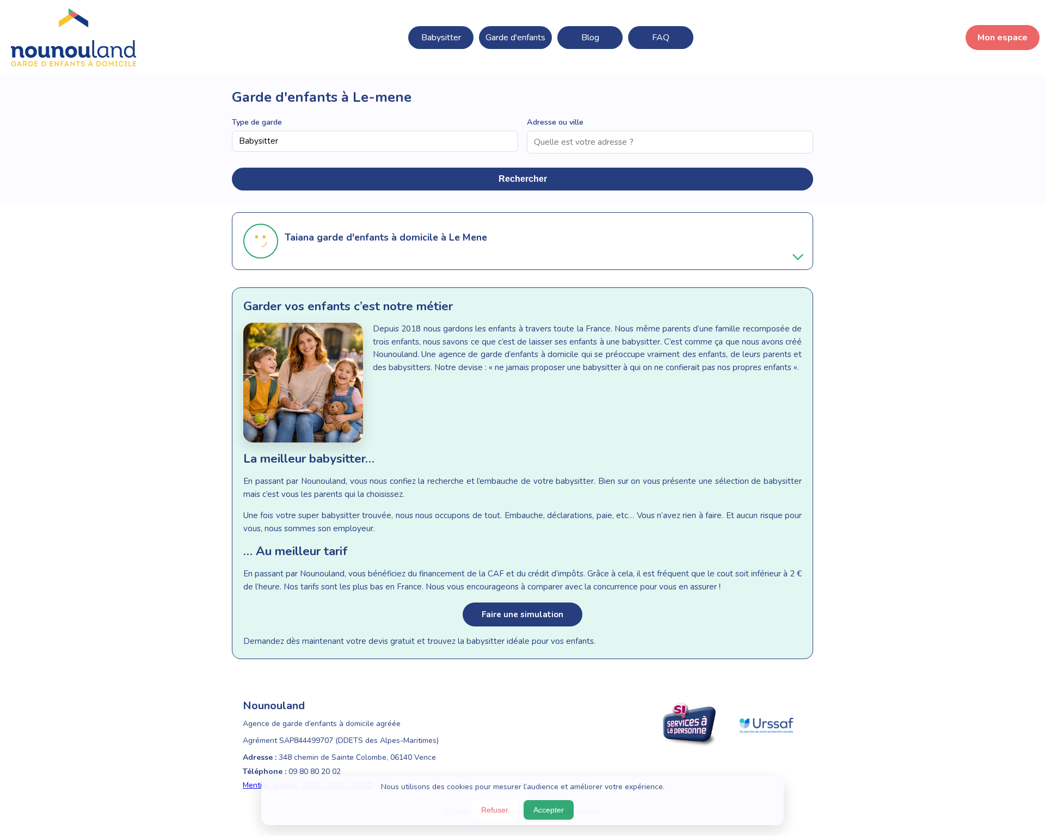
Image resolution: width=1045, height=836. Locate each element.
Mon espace (1003, 38)
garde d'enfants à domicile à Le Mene (402, 237)
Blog (590, 38)
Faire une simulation (522, 614)
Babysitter (441, 38)
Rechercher (523, 178)
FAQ (660, 38)
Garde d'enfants (515, 38)
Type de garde (257, 121)
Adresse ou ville (555, 121)
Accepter (548, 810)
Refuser (494, 810)
